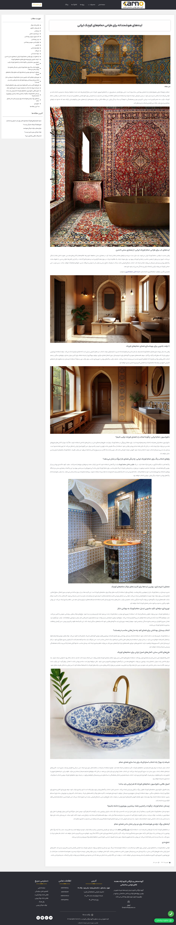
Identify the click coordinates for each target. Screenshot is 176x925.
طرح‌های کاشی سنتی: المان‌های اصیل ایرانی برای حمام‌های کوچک (22, 85)
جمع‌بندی (36, 104)
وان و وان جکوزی (34, 28)
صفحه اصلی (101, 5)
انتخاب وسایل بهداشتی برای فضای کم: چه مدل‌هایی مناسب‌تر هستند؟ (23, 81)
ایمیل (128, 905)
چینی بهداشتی (35, 39)
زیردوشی (36, 31)
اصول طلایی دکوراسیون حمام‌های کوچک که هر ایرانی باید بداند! (22, 91)
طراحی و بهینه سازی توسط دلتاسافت (88, 923)
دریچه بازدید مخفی (34, 34)
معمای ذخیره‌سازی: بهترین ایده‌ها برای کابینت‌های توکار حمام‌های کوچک (22, 73)
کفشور (37, 45)
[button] (164, 920)
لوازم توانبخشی (35, 48)
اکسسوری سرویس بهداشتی (32, 37)
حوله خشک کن (35, 54)
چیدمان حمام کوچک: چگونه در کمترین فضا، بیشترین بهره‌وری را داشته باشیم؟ (22, 95)
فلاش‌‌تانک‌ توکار (35, 25)
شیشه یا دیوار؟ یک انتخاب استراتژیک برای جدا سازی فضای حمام (23, 88)
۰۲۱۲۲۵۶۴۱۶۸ (65, 900)
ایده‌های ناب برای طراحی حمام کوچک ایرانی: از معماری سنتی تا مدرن (22, 57)
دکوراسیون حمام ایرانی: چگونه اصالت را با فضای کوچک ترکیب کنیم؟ (23, 63)
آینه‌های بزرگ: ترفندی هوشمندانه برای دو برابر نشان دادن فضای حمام (23, 100)
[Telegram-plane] (51, 918)
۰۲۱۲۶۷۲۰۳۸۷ (65, 896)
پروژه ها (82, 5)
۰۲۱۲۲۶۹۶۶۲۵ (65, 888)
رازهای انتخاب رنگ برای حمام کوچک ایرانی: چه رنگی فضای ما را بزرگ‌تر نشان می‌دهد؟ (23, 68)
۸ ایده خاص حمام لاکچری (132, 272)
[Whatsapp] (46, 918)
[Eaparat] (42, 918)
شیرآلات (37, 51)
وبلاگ (66, 5)
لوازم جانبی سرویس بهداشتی (31, 42)
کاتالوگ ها (74, 5)
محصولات (92, 5)
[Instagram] (38, 918)
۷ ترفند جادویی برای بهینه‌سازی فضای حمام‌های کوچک (25, 59)
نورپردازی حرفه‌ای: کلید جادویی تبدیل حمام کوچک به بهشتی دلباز (22, 77)
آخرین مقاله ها (34, 107)
